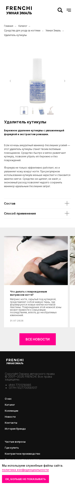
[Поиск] (60, 10)
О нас (8, 398)
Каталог (22, 25)
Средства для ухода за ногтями (22, 30)
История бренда (15, 428)
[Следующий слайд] (64, 81)
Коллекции (11, 410)
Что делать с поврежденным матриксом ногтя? (28, 293)
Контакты (11, 422)
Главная (8, 25)
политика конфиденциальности (25, 469)
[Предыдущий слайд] (10, 81)
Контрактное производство (22, 453)
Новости (10, 416)
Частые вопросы (15, 441)
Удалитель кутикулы (15, 35)
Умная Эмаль (53, 30)
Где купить (12, 447)
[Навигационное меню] (69, 10)
